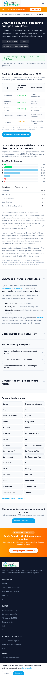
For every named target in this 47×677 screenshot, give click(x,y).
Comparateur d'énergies (11, 587)
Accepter (18, 673)
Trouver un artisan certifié (11, 658)
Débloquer (34, 9)
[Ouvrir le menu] (43, 3)
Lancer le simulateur (22, 521)
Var (34, 14)
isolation (40, 318)
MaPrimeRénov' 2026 (9, 610)
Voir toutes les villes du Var (12, 498)
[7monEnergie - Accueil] (11, 3)
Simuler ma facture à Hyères (15, 134)
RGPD (4, 649)
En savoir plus (27, 668)
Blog (3, 599)
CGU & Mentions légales (10, 641)
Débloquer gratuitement (22, 551)
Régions (5, 595)
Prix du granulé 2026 (9, 618)
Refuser (7, 673)
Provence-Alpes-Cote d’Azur (13, 288)
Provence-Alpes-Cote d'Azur (19, 14)
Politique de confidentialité (11, 645)
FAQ (3, 626)
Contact (4, 630)
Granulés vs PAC (8, 622)
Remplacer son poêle (9, 614)
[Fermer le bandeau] (44, 9)
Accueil (4, 14)
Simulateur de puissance (10, 591)
